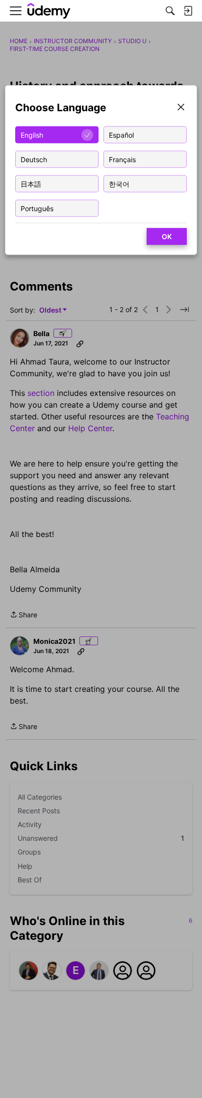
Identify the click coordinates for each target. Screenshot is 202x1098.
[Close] (181, 108)
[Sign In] (188, 11)
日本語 (31, 183)
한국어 (119, 183)
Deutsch (34, 159)
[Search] (170, 11)
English (32, 134)
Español (121, 134)
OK (167, 236)
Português (37, 208)
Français (122, 159)
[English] (49, 11)
